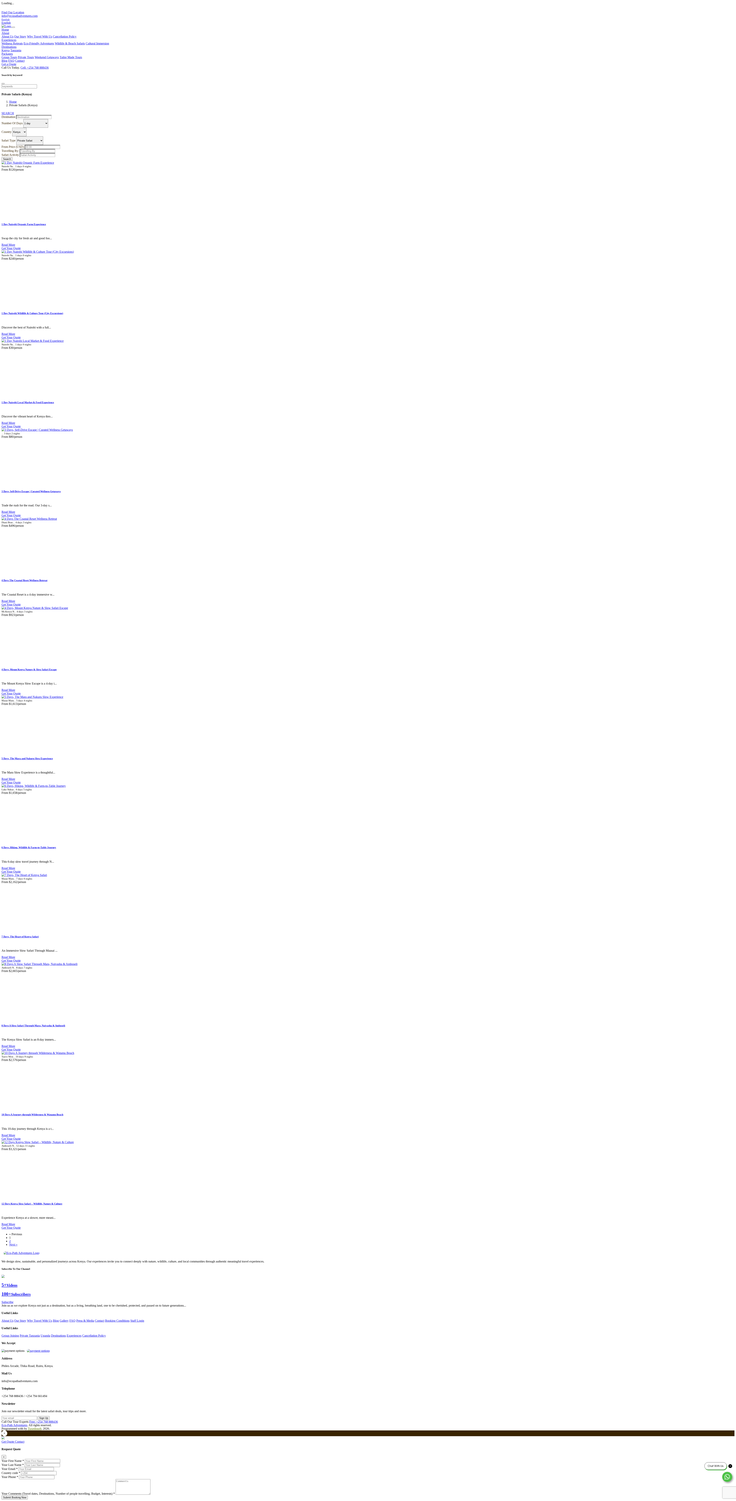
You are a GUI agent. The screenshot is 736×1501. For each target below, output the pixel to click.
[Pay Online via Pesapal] (38, 1350)
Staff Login (137, 1320)
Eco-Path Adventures (14, 1425)
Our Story (20, 36)
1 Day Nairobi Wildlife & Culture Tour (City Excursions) (32, 313)
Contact (20, 60)
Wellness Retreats (12, 43)
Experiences (74, 1335)
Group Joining (10, 1335)
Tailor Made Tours (71, 57)
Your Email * (10, 1469)
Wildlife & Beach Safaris (70, 43)
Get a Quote (9, 64)
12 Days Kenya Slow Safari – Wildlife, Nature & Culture (32, 1203)
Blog (4, 60)
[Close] (3, 83)
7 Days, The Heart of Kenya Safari (20, 936)
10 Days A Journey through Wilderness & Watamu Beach (32, 1114)
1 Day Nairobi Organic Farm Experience (24, 224)
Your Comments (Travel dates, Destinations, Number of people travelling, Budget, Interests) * (58, 1493)
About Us (7, 36)
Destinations (58, 1335)
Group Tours (9, 57)
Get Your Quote (11, 248)
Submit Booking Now (14, 1497)
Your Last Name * (13, 1464)
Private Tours (26, 57)
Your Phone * (10, 1477)
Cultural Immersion (97, 43)
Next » (13, 1244)
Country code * (11, 1473)
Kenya (6, 50)
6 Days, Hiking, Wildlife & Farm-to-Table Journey (29, 847)
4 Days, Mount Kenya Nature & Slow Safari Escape (29, 669)
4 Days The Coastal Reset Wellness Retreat (24, 580)
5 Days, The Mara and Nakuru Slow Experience (27, 758)
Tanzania (15, 50)
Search (7, 159)
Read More (8, 244)
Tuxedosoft (34, 1428)
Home (5, 29)
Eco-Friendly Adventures (39, 43)
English (6, 22)
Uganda (45, 1335)
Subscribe (7, 1302)
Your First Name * (13, 1460)
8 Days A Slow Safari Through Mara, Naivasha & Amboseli (33, 1025)
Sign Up (43, 1418)
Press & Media (85, 1320)
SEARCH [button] (8, 113)
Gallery (64, 1320)
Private (24, 1335)
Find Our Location (13, 12)
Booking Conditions (117, 1320)
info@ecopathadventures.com (20, 15)
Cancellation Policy (64, 36)
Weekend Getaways (47, 57)
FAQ (11, 60)
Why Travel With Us (39, 36)
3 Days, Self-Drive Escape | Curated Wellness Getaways (31, 491)
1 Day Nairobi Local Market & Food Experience (28, 402)
